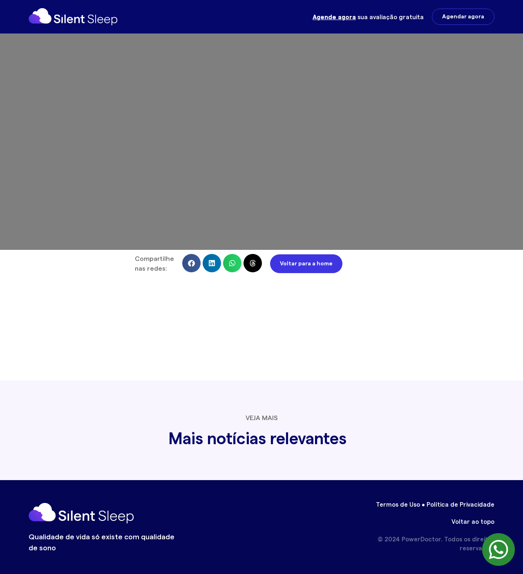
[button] (191, 263)
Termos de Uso (398, 505)
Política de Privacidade (460, 505)
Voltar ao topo (472, 522)
